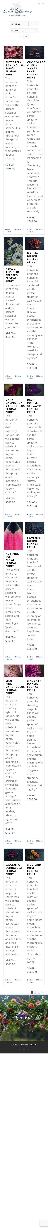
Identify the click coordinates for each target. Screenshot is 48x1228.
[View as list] (26, 36)
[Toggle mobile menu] (43, 3)
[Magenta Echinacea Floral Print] (13, 855)
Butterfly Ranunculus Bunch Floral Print (15, 68)
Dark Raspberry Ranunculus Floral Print (15, 406)
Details (18, 229)
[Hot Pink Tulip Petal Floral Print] (13, 536)
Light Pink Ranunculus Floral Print (15, 687)
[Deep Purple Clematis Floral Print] (34, 390)
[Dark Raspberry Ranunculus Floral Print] (13, 390)
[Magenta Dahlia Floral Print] (34, 671)
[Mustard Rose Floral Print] (34, 855)
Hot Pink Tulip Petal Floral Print (12, 560)
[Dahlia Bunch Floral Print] (34, 243)
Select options (9, 230)
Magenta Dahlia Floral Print (34, 685)
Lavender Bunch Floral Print (34, 543)
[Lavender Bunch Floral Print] (34, 528)
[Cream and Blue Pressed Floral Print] (13, 251)
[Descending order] (36, 24)
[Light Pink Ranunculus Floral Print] (13, 671)
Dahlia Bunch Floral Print (32, 258)
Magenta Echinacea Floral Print (13, 870)
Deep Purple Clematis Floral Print (34, 406)
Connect (24, 1018)
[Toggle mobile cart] (38, 3)
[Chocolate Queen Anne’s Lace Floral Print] (34, 52)
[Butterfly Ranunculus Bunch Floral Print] (13, 52)
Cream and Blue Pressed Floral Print (12, 275)
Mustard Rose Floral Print (34, 870)
